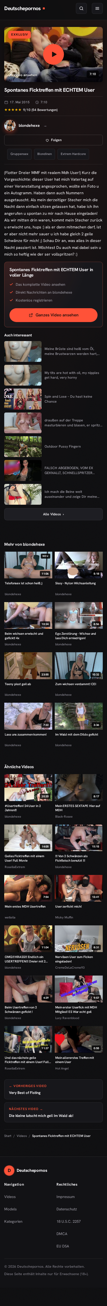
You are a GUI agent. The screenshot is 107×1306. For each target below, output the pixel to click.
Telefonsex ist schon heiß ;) (23, 583)
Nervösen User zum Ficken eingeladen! (74, 959)
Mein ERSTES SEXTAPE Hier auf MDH (77, 808)
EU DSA (62, 1246)
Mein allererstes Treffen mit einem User (74, 1060)
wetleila (10, 917)
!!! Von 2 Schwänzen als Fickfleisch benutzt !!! (71, 858)
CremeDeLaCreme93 (70, 967)
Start (7, 1136)
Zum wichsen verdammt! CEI (75, 684)
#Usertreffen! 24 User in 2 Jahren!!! (23, 808)
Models (10, 1209)
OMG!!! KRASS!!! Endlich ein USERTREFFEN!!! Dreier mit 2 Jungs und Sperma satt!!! (25, 959)
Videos (22, 1136)
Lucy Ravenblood (67, 1018)
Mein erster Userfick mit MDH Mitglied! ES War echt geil (76, 1009)
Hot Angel (62, 1068)
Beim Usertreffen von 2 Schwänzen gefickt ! (21, 1009)
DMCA (61, 1233)
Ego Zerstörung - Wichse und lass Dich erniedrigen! (75, 635)
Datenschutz (66, 1209)
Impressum (65, 1196)
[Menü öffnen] (97, 8)
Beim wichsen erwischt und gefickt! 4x (24, 635)
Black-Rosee (64, 816)
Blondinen (44, 154)
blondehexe (13, 594)
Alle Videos (53, 514)
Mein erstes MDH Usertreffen (25, 906)
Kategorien (13, 1221)
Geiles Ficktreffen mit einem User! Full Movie (24, 858)
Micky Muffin (64, 917)
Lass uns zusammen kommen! (25, 734)
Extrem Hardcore (73, 154)
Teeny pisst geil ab (18, 684)
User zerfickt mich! (68, 906)
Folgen (72, 141)
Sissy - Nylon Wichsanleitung (75, 583)
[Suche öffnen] (81, 8)
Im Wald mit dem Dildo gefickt (76, 734)
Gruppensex (19, 154)
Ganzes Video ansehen (67, 316)
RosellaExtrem (15, 867)
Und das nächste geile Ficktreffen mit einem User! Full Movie (27, 1060)
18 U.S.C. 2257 (68, 1221)
